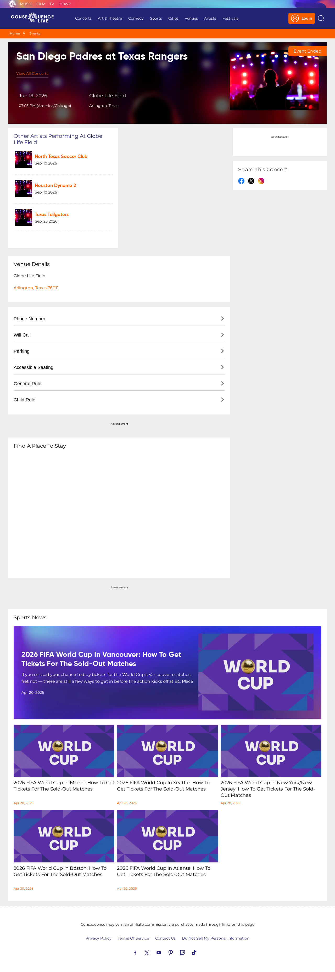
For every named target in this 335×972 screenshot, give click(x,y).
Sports (156, 18)
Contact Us (165, 938)
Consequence (12, 4)
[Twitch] (188, 952)
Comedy (136, 18)
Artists (210, 18)
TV (51, 4)
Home (15, 33)
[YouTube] (165, 952)
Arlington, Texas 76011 (36, 287)
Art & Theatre (110, 18)
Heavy (64, 4)
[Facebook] (141, 952)
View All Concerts (32, 73)
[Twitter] (153, 952)
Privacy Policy (98, 938)
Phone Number (29, 318)
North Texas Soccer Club (61, 156)
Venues (191, 18)
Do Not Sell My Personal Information (215, 938)
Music (26, 4)
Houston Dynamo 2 (55, 185)
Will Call (22, 335)
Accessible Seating (33, 367)
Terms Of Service (133, 938)
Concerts (83, 18)
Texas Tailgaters (52, 214)
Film (40, 4)
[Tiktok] (200, 952)
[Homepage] (34, 18)
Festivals (230, 18)
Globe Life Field (107, 95)
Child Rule (24, 399)
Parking (22, 351)
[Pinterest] (176, 952)
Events (34, 33)
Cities (173, 18)
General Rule (27, 383)
